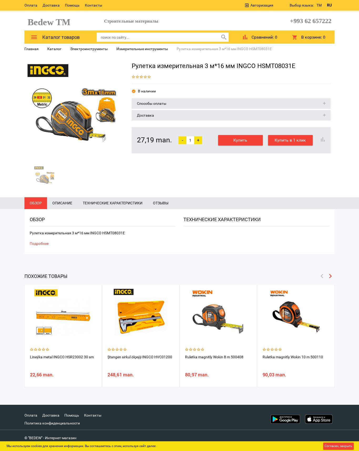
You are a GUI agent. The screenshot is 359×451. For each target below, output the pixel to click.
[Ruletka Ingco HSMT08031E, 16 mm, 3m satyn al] (74, 110)
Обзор (36, 203)
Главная (31, 49)
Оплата (30, 5)
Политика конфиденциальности (52, 423)
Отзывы (160, 203)
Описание (62, 203)
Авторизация (261, 5)
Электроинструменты (89, 49)
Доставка (51, 5)
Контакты (93, 5)
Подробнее (39, 243)
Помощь (72, 5)
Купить (240, 140)
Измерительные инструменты (142, 49)
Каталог (54, 49)
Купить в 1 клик (290, 140)
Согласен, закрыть (338, 446)
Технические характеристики (112, 203)
